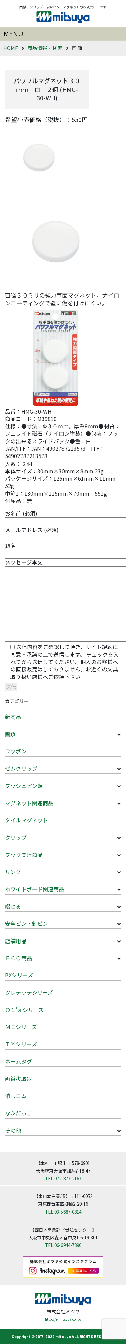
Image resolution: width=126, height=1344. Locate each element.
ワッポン (16, 751)
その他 (13, 1130)
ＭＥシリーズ (21, 1027)
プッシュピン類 (24, 786)
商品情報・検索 (44, 47)
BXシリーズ (19, 975)
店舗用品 (16, 941)
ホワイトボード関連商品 (34, 889)
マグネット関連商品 (29, 803)
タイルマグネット (26, 820)
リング (13, 872)
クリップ (16, 837)
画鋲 (10, 734)
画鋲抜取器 (18, 1079)
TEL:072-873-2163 (63, 1178)
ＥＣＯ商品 (18, 958)
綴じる (13, 906)
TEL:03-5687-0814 (63, 1211)
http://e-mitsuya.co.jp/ (63, 1319)
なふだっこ (18, 1113)
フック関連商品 (24, 855)
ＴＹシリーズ (21, 1044)
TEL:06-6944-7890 (63, 1245)
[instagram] (63, 1266)
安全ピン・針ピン (26, 923)
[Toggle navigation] (63, 34)
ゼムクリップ (21, 768)
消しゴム (16, 1096)
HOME (10, 47)
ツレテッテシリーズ (29, 992)
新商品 (13, 717)
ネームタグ (18, 1061)
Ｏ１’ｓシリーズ (24, 1010)
